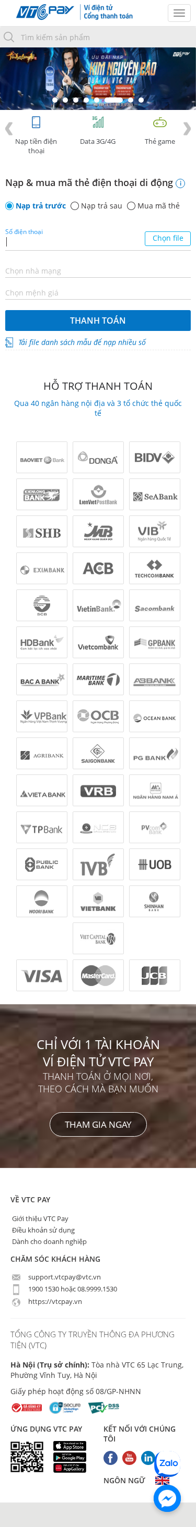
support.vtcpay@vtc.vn (64, 1277)
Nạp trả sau (101, 206)
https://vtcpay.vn (54, 1301)
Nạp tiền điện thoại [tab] (36, 146)
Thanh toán (98, 320)
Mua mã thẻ (158, 206)
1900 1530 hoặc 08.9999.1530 (72, 1289)
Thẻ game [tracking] (160, 141)
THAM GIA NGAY (98, 1124)
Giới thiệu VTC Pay (39, 1218)
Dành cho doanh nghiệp (48, 1241)
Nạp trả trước (41, 206)
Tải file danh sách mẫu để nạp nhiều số (82, 342)
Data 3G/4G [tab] (98, 141)
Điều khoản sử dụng (42, 1230)
